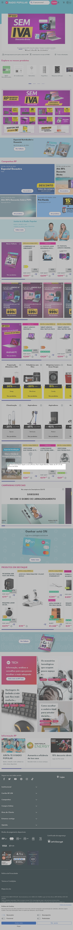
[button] (9, 465)
